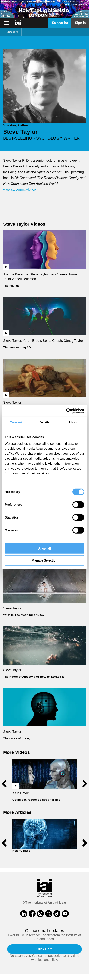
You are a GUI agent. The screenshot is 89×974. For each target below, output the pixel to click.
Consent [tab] (16, 422)
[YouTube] (65, 913)
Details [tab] (45, 422)
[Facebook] (32, 913)
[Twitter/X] (48, 913)
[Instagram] (40, 913)
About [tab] (73, 422)
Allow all (44, 548)
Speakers (12, 32)
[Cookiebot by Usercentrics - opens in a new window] (66, 411)
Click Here (44, 949)
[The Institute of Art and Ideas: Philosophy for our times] (6, 23)
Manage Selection (44, 560)
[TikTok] (56, 913)
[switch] (78, 504)
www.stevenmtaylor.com (20, 189)
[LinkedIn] (23, 913)
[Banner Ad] (44, 9)
